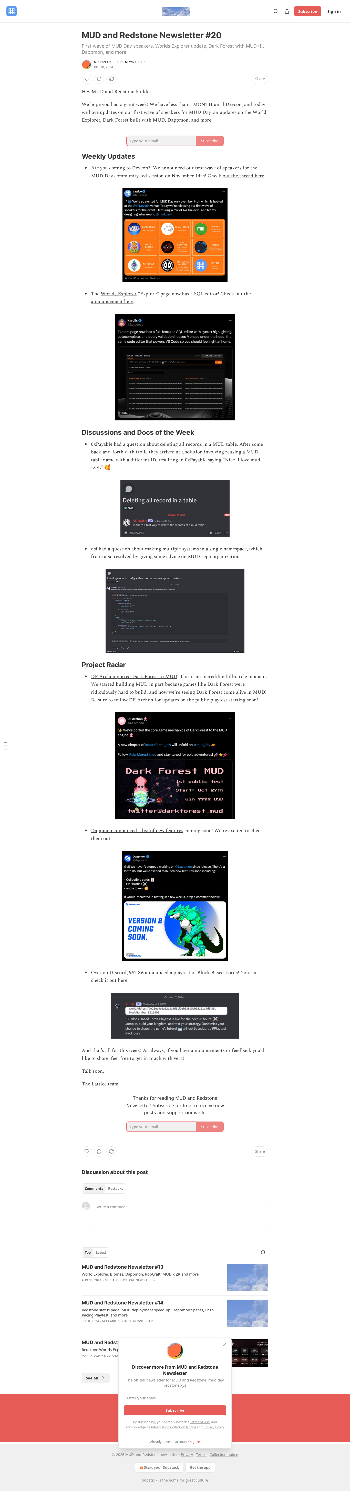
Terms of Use (200, 1422)
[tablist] (104, 1188)
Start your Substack (161, 1467)
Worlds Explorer (119, 294)
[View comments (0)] (99, 79)
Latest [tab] (101, 1252)
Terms (201, 1454)
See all (92, 1377)
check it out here (109, 980)
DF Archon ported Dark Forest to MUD (134, 676)
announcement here (112, 301)
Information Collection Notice (173, 1427)
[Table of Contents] (5, 745)
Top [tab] (88, 1252)
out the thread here (243, 176)
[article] (175, 1277)
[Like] (87, 79)
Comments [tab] (94, 1188)
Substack (149, 1480)
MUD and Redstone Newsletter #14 (122, 1303)
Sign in (334, 11)
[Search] (276, 11)
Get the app (200, 1467)
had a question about (121, 549)
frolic (142, 452)
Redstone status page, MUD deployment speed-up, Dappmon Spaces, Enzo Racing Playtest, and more (148, 1312)
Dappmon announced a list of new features (137, 830)
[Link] (74, 156)
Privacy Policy (213, 1427)
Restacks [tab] (115, 1188)
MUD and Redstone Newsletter (119, 62)
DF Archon (141, 700)
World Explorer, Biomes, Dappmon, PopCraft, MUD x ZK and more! (141, 1274)
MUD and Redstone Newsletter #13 (122, 1267)
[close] (224, 1345)
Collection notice (224, 1454)
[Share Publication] (287, 11)
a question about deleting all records (162, 444)
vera (178, 1058)
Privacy (187, 1454)
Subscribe (307, 11)
